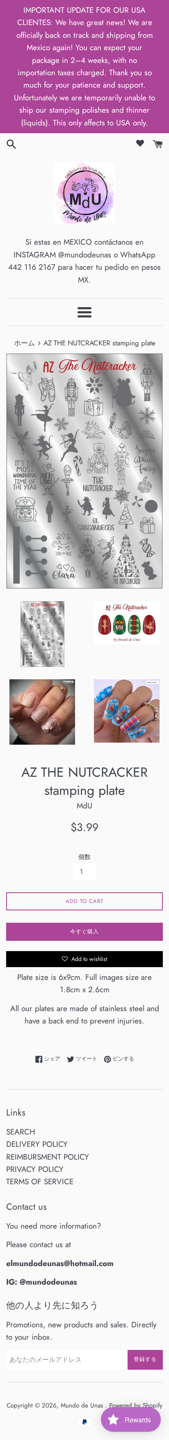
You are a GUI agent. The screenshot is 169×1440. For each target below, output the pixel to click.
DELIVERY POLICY (37, 1144)
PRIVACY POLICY (35, 1169)
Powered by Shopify (135, 1405)
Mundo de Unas (83, 1405)
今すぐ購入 (84, 931)
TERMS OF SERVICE (39, 1181)
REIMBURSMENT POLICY (47, 1156)
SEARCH (20, 1131)
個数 (84, 856)
